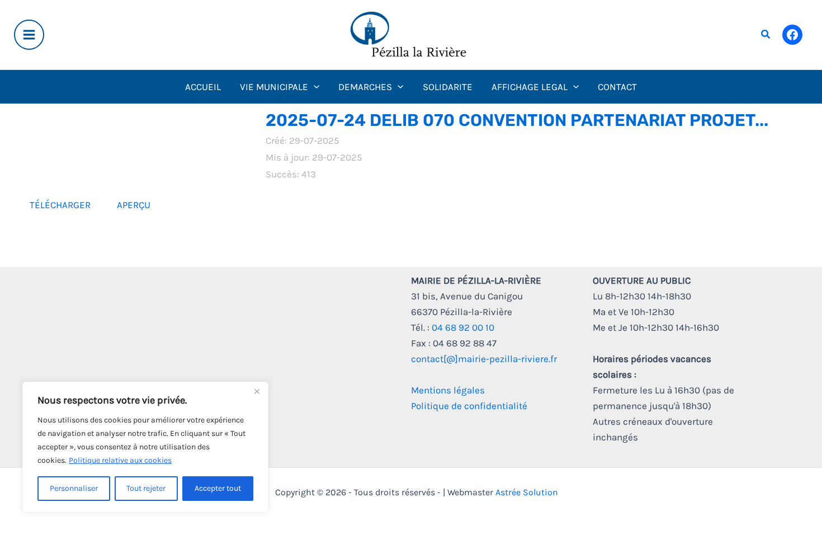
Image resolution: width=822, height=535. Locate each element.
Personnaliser (74, 488)
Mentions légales (448, 390)
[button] (766, 34)
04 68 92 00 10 (463, 327)
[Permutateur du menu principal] (29, 35)
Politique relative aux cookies (120, 460)
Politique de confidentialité (469, 405)
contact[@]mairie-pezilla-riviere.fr (484, 358)
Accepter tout (218, 488)
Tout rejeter (146, 488)
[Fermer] (256, 391)
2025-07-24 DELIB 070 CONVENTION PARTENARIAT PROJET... (517, 120)
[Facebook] (792, 35)
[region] (145, 447)
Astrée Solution (526, 492)
